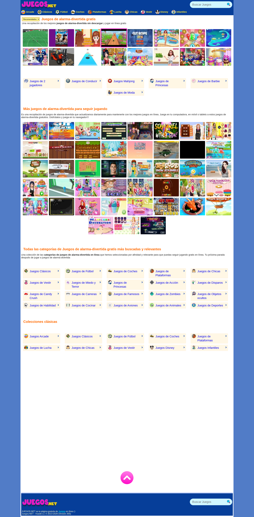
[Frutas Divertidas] (166, 187)
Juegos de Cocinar (84, 305)
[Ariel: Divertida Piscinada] (166, 38)
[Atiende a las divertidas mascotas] (87, 131)
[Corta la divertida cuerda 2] (218, 206)
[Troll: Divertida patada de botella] (61, 168)
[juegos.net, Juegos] (39, 5)
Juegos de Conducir (84, 81)
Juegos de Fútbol (83, 271)
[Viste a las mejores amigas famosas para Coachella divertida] (218, 131)
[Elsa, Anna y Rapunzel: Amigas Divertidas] (140, 187)
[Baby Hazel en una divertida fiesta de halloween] (140, 131)
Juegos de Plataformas (163, 273)
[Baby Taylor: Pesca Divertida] (218, 150)
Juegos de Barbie (208, 81)
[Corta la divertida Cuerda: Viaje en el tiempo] (140, 38)
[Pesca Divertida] (192, 168)
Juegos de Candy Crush (41, 296)
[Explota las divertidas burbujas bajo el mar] (113, 150)
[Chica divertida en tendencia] (127, 225)
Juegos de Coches (125, 271)
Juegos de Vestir (40, 282)
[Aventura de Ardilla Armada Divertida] (166, 131)
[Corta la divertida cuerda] (61, 131)
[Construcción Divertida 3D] (61, 57)
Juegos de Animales (168, 305)
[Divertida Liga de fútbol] (35, 38)
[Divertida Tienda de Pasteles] (192, 187)
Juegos (61, 511)
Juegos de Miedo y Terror (84, 284)
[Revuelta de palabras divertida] (87, 150)
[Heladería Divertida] (113, 187)
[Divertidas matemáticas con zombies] (113, 131)
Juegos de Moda (124, 92)
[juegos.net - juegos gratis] (40, 503)
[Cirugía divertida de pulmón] (140, 168)
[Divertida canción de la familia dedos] (35, 150)
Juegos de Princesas (162, 83)
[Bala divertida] (61, 206)
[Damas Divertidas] (61, 150)
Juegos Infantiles (208, 347)
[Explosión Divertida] (35, 168)
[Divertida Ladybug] (61, 38)
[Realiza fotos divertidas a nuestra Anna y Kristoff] (35, 57)
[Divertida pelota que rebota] (87, 57)
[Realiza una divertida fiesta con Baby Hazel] (35, 131)
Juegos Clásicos (40, 271)
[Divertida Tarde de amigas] (140, 206)
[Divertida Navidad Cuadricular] (166, 206)
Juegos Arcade (39, 336)
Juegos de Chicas (208, 271)
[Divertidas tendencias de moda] (35, 206)
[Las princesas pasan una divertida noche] (192, 57)
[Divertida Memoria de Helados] (113, 206)
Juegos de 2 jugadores (37, 83)
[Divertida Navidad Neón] (153, 225)
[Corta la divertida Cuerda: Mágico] (218, 38)
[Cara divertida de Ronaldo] (113, 168)
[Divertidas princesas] (87, 206)
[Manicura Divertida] (100, 225)
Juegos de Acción (166, 282)
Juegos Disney (164, 347)
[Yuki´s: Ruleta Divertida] (35, 187)
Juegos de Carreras (84, 294)
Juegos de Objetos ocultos (209, 296)
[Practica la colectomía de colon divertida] (192, 131)
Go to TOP (127, 477)
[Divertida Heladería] (218, 187)
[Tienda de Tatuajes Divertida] (113, 57)
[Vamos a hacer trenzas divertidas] (87, 38)
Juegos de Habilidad (43, 305)
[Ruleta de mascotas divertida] (192, 38)
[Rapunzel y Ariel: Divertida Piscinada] (140, 57)
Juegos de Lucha (40, 347)
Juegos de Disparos (210, 282)
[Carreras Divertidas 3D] (61, 187)
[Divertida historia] (140, 150)
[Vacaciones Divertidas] (218, 168)
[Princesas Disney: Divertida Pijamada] (87, 187)
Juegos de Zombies (167, 294)
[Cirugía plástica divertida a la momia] (166, 57)
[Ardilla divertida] (166, 168)
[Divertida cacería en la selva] (192, 150)
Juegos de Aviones (126, 305)
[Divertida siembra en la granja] (87, 168)
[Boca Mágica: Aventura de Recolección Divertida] (192, 206)
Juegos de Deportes (210, 305)
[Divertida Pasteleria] (218, 57)
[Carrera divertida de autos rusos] (166, 150)
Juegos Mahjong (124, 81)
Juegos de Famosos (126, 294)
